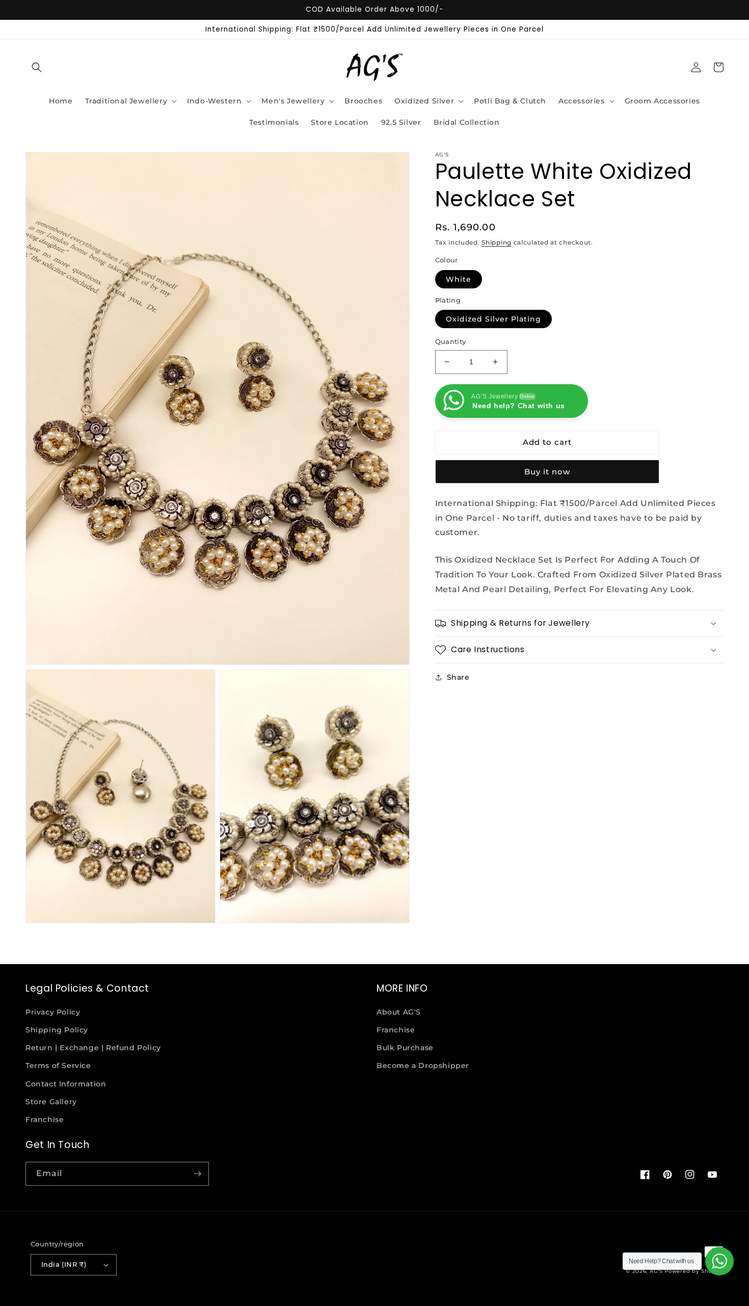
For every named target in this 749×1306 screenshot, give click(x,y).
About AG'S (399, 1012)
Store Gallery (51, 1101)
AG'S (656, 1271)
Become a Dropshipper (423, 1065)
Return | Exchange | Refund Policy (93, 1047)
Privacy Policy (52, 1012)
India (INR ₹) (63, 1264)
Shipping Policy (56, 1029)
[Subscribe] (197, 1174)
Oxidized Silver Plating (493, 319)
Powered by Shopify (694, 1271)
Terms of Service (58, 1065)
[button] (36, 67)
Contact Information (65, 1083)
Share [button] (458, 677)
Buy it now (547, 471)
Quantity (450, 341)
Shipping (496, 242)
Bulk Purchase (405, 1047)
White (458, 279)
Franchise (44, 1119)
